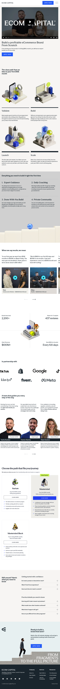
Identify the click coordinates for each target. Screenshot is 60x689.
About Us (31, 673)
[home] (7, 2)
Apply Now (48, 3)
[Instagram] (3, 678)
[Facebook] (7, 678)
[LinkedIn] (11, 678)
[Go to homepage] (9, 669)
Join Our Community (42, 678)
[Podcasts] (19, 678)
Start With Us (42, 673)
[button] (56, 2)
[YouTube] (15, 678)
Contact (31, 677)
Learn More (15, 497)
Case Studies (32, 675)
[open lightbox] (15, 277)
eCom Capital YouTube (53, 678)
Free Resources (53, 673)
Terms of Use (55, 683)
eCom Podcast (53, 675)
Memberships (42, 675)
